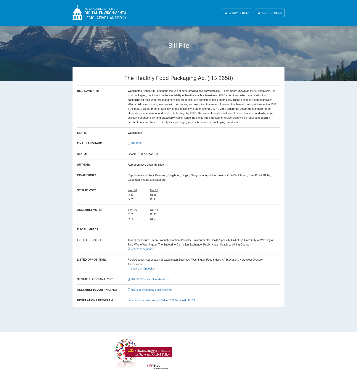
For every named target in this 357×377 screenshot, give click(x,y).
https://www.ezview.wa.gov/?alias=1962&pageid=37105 (161, 300)
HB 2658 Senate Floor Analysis (149, 279)
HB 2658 (135, 143)
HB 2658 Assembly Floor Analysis (151, 289)
